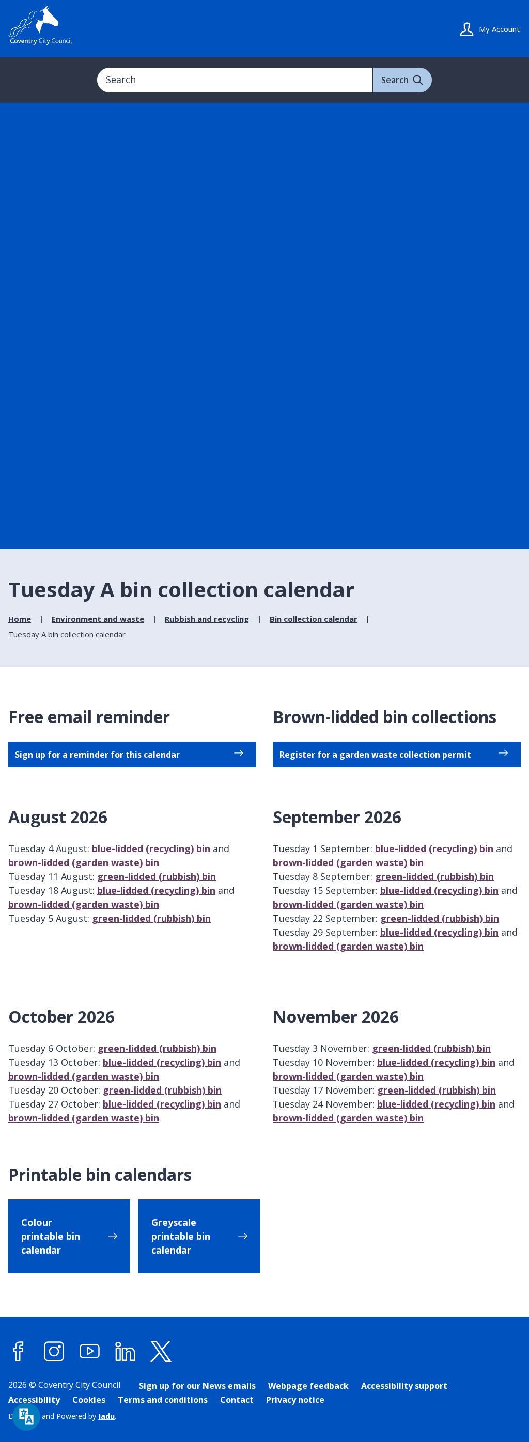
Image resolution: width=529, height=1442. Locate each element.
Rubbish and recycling (207, 619)
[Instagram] (54, 1351)
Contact (237, 1399)
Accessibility (34, 1399)
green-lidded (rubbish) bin (156, 876)
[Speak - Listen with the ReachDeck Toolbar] (26, 1417)
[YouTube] (89, 1351)
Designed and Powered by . (62, 1416)
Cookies (88, 1399)
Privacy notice (295, 1399)
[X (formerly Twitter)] (161, 1351)
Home (19, 619)
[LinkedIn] (125, 1351)
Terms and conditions (163, 1399)
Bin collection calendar (313, 619)
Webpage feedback (308, 1385)
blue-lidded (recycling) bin (151, 848)
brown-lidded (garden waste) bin (83, 862)
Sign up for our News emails (197, 1385)
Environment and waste (98, 619)
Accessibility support (404, 1385)
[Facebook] (18, 1351)
